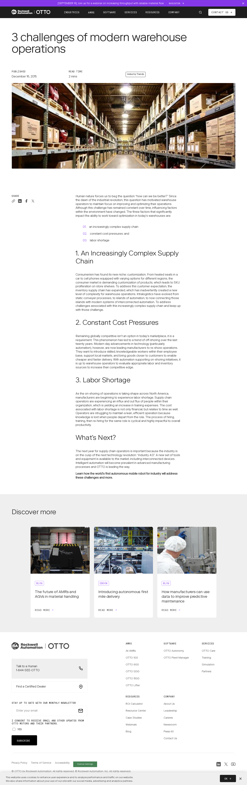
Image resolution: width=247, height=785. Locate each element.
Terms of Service (41, 763)
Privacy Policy (19, 763)
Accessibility (62, 763)
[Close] (240, 778)
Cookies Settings (85, 764)
